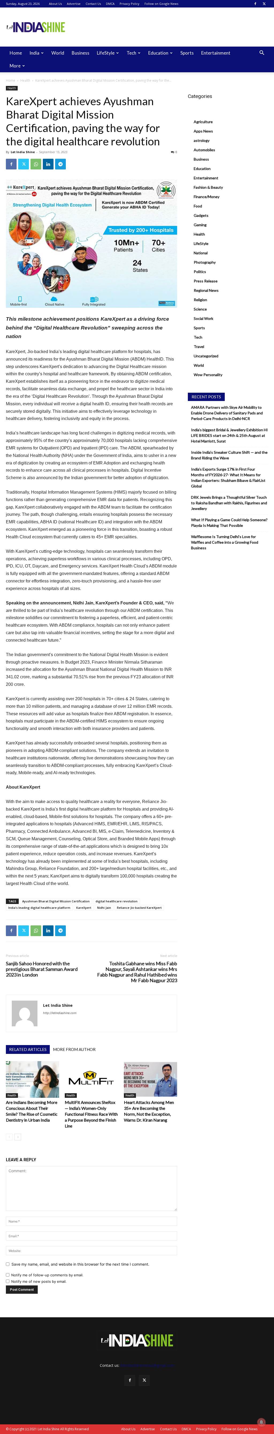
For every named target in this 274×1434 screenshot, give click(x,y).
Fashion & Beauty (208, 187)
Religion (200, 299)
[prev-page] (9, 1137)
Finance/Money (206, 196)
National (201, 253)
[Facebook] (255, 3)
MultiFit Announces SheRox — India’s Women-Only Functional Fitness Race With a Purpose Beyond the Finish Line (91, 1114)
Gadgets (201, 215)
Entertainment (215, 53)
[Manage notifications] (261, 1422)
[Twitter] (264, 3)
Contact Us (93, 4)
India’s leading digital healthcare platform (39, 908)
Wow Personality (208, 374)
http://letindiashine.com (60, 1013)
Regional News (206, 290)
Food (198, 206)
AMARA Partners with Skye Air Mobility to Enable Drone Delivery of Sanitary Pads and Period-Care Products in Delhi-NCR (227, 413)
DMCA (110, 4)
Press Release (206, 281)
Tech (131, 53)
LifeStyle (106, 53)
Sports (187, 53)
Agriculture (203, 121)
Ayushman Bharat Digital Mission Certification (56, 901)
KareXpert (83, 908)
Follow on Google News (161, 4)
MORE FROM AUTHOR (74, 1049)
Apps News (203, 131)
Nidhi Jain (104, 908)
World (57, 53)
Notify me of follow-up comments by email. (47, 1275)
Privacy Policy (129, 4)
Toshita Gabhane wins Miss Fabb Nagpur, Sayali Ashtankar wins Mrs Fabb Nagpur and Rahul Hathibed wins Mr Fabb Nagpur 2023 (137, 972)
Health (25, 80)
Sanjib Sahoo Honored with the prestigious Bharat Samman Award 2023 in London (42, 969)
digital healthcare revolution (117, 901)
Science (200, 309)
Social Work (203, 318)
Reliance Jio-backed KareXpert (139, 908)
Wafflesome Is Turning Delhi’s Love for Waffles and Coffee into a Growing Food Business (224, 542)
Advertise (74, 4)
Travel (199, 346)
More (15, 66)
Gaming (200, 224)
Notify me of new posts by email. (39, 1281)
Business (80, 53)
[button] (261, 53)
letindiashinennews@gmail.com (147, 1365)
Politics (200, 271)
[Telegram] (60, 164)
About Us (55, 4)
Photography (205, 262)
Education (158, 53)
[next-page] (17, 1137)
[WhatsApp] (36, 164)
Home (16, 53)
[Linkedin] (48, 164)
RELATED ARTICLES (28, 1049)
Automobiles (204, 149)
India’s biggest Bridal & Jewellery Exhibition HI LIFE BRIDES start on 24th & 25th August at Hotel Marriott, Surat (229, 435)
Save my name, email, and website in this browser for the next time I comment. (80, 1264)
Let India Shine (23, 152)
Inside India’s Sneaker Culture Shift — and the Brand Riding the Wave (229, 455)
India (34, 53)
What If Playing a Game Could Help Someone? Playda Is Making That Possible (229, 522)
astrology (202, 140)
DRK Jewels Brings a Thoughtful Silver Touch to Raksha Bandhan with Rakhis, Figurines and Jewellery (229, 503)
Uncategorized (206, 356)
